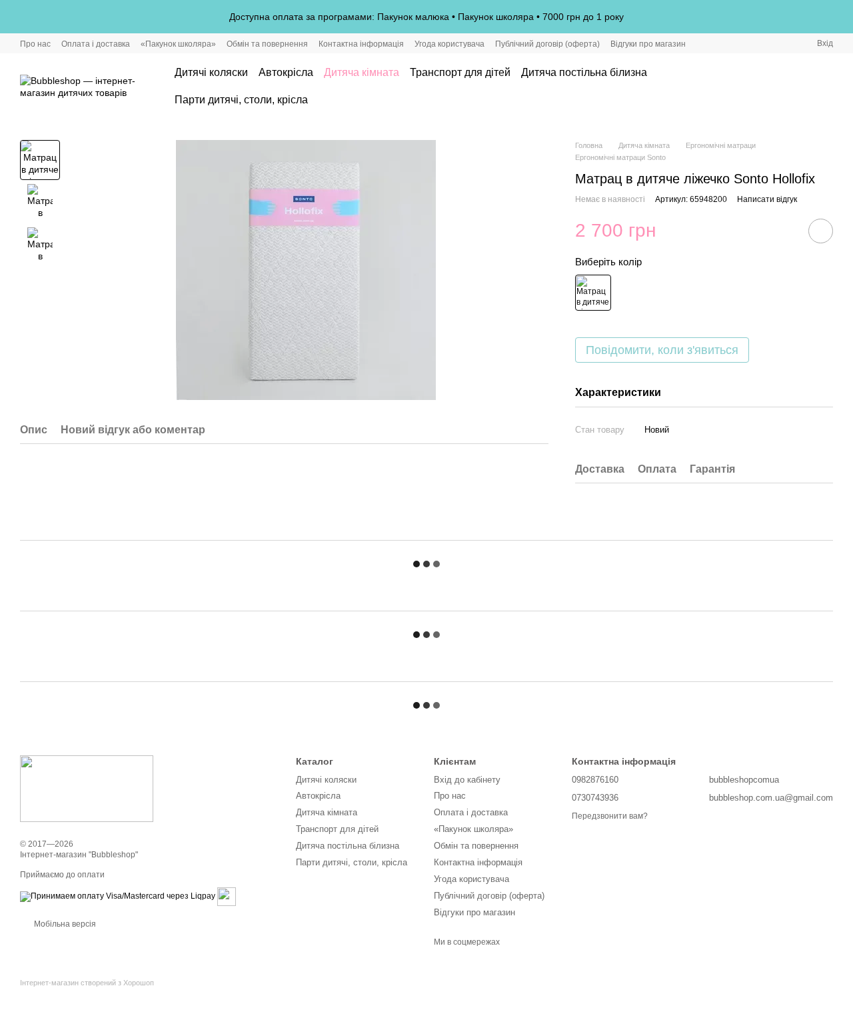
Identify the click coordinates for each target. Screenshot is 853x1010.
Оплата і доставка (95, 44)
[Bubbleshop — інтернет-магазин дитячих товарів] (86, 788)
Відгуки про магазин (648, 44)
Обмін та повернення (267, 44)
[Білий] (593, 293)
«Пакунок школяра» (178, 44)
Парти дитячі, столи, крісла (241, 99)
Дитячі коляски (211, 72)
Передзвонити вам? (610, 816)
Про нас (35, 44)
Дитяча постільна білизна (584, 72)
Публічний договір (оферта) (547, 44)
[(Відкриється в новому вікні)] (226, 896)
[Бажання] (787, 86)
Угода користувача (449, 44)
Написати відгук (767, 199)
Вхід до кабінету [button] (467, 780)
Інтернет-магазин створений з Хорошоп (87, 983)
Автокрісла (286, 72)
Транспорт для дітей (460, 72)
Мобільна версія (64, 924)
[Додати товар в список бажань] (820, 231)
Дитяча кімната (361, 72)
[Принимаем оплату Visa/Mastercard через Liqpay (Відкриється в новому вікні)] (117, 896)
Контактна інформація (361, 44)
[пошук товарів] (745, 86)
